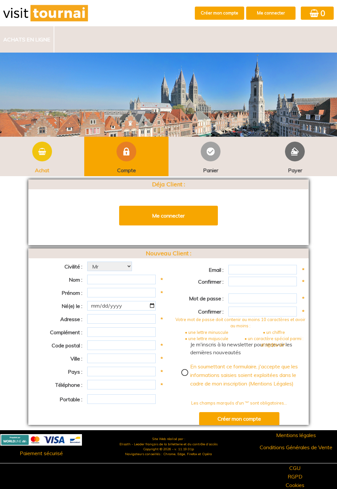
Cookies (295, 485)
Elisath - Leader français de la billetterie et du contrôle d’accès (168, 444)
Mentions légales (296, 435)
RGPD (295, 476)
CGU (294, 468)
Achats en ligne (26, 39)
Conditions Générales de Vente (296, 447)
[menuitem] (27, 39)
